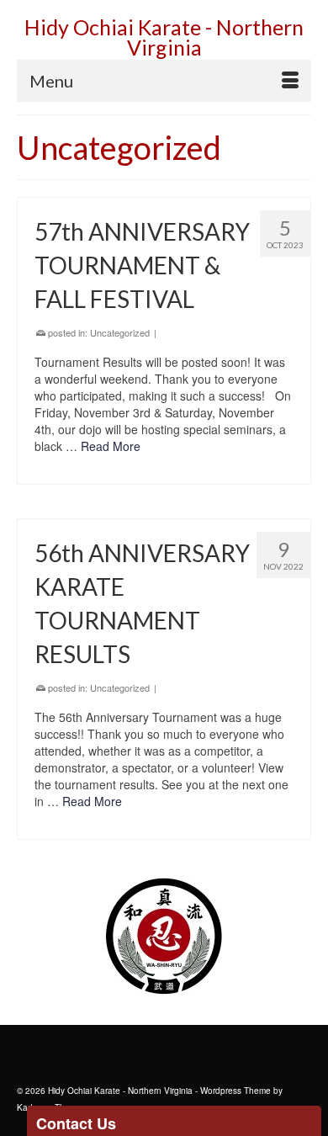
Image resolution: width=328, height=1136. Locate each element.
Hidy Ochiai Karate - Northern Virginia (164, 37)
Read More (110, 446)
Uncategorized (120, 332)
